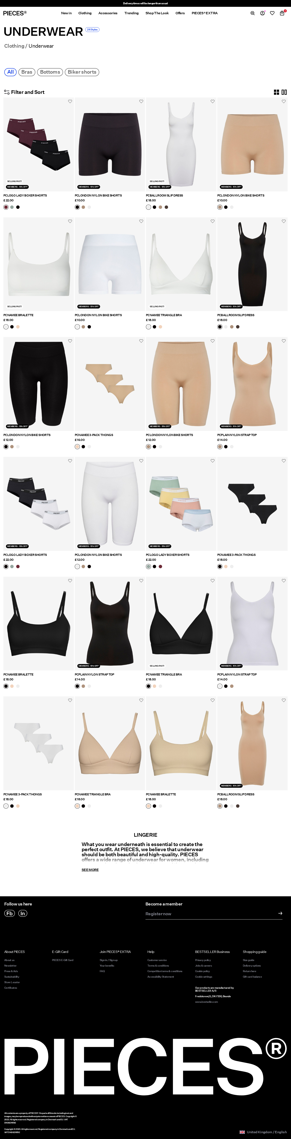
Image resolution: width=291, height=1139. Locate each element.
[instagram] (22, 913)
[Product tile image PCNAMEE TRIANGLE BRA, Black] (181, 624)
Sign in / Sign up (109, 960)
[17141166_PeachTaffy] (160, 327)
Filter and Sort (27, 92)
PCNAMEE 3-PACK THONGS (94, 434)
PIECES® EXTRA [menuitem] (205, 13)
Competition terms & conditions (164, 971)
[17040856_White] (148, 208)
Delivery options (252, 965)
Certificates (10, 988)
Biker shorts (82, 72)
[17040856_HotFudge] (166, 208)
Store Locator (12, 982)
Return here (249, 971)
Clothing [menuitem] (85, 13)
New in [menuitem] (66, 13)
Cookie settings (203, 976)
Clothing (14, 46)
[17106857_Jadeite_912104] (12, 208)
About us (9, 960)
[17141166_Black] (154, 327)
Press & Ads (11, 971)
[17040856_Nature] (160, 208)
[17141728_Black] (12, 327)
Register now (158, 914)
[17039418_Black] (6, 447)
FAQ (102, 971)
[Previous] (7, 144)
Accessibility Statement (160, 976)
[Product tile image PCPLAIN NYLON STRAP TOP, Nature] (252, 384)
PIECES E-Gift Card (62, 960)
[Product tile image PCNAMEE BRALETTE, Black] (38, 624)
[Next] (69, 144)
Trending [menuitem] (131, 13)
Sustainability (11, 976)
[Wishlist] (272, 13)
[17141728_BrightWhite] (6, 327)
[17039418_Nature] (12, 447)
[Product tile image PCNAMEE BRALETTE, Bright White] (38, 264)
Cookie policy (202, 971)
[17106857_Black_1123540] (18, 208)
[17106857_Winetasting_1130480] (6, 208)
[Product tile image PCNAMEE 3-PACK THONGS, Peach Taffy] (110, 384)
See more (90, 870)
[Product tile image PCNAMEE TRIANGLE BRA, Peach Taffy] (110, 743)
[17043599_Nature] (220, 447)
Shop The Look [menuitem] (157, 13)
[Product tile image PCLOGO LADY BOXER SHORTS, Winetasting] (38, 144)
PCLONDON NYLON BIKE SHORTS (98, 195)
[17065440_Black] (77, 208)
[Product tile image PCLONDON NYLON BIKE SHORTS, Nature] (252, 144)
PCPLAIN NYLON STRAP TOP (237, 434)
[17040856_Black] (154, 208)
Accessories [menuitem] (108, 13)
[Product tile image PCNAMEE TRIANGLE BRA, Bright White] (181, 264)
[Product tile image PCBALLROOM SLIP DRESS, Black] (252, 264)
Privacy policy (203, 960)
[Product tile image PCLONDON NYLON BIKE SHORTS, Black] (110, 144)
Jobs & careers (203, 965)
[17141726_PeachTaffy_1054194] (77, 447)
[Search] (252, 13)
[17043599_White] (232, 447)
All (10, 72)
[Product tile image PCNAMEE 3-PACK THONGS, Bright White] (38, 743)
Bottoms (50, 72)
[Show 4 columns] (276, 92)
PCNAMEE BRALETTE (18, 315)
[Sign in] (262, 13)
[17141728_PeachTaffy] (18, 327)
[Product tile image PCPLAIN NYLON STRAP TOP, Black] (110, 624)
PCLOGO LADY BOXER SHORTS (25, 195)
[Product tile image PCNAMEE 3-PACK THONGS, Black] (252, 504)
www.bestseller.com (206, 1002)
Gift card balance (252, 976)
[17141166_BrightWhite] (148, 327)
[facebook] (9, 913)
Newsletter (10, 965)
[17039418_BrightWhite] (18, 447)
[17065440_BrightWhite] (89, 208)
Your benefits (107, 965)
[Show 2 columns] (284, 92)
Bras (26, 72)
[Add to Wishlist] (70, 101)
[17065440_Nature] (83, 208)
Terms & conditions (158, 965)
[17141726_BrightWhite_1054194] (89, 447)
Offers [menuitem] (180, 13)
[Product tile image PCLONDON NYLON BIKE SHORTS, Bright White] (110, 264)
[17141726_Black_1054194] (83, 447)
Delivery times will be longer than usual (145, 3)
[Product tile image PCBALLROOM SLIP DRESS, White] (181, 144)
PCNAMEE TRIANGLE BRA (164, 315)
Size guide (248, 960)
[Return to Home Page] (15, 13)
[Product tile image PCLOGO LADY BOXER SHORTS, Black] (38, 504)
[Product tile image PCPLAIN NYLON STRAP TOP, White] (252, 624)
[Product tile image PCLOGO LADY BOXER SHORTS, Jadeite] (181, 504)
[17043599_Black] (226, 447)
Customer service (157, 960)
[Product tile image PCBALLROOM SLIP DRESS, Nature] (252, 743)
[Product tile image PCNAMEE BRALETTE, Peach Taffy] (181, 743)
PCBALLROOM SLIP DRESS (164, 195)
